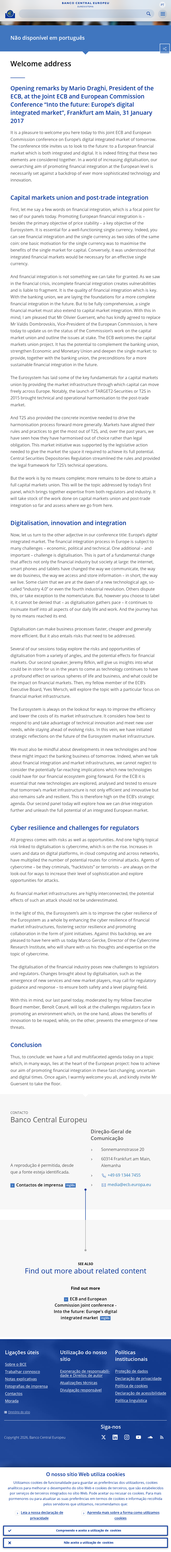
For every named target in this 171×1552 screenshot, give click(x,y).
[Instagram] (127, 1437)
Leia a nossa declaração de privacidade (42, 1515)
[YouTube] (138, 1437)
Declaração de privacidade (138, 1379)
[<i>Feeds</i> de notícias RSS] (162, 1437)
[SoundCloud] (150, 1437)
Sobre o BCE (15, 1365)
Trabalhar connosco (22, 1372)
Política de (131, 1386)
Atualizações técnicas (78, 1383)
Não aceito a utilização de (88, 1542)
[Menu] (162, 14)
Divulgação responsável (81, 1390)
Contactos (14, 1394)
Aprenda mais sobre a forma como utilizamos (123, 1515)
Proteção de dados (131, 1371)
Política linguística (131, 1401)
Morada (12, 1401)
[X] (103, 1437)
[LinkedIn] (115, 1437)
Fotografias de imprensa (26, 1386)
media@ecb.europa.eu (129, 1185)
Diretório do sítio (19, 1412)
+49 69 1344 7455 (124, 1176)
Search (148, 13)
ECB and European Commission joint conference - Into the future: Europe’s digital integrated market (85, 1308)
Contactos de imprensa (39, 1185)
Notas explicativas (21, 1379)
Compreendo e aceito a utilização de (88, 1530)
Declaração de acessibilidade (140, 1393)
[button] (162, 5)
